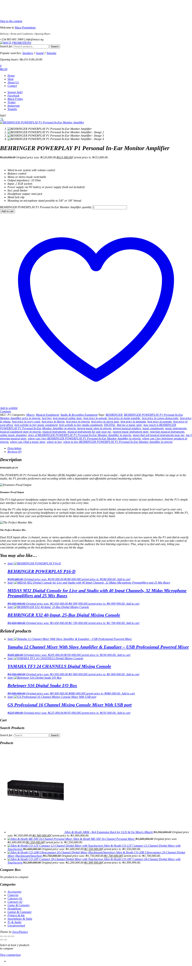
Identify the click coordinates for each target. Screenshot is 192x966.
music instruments (176, 428)
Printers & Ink (16, 915)
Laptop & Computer (20, 912)
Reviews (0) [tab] (14, 451)
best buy (46, 418)
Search (54, 46)
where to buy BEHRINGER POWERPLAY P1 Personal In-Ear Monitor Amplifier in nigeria (117, 441)
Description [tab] (14, 448)
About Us (13, 82)
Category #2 (15, 901)
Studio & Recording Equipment (79, 414)
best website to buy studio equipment (80, 425)
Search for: (6, 46)
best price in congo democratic (160, 418)
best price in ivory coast (26, 421)
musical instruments (54, 431)
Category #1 (15, 898)
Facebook (13, 95)
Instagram (14, 105)
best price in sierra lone (105, 421)
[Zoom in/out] (1, 936)
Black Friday (15, 99)
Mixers (30, 414)
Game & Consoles (18, 905)
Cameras (13, 895)
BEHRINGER (114, 414)
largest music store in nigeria (94, 428)
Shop (11, 79)
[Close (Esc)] (12, 936)
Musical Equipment (47, 414)
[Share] (9, 936)
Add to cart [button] (123, 579)
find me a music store (129, 425)
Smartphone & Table (20, 918)
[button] (2, 119)
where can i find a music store (27, 441)
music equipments (153, 428)
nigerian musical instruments (167, 431)
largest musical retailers (127, 428)
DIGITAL (109, 425)
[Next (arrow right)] (5, 939)
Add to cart (8, 211)
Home (11, 75)
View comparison (10, 954)
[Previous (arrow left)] (1, 939)
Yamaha (51, 53)
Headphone (14, 908)
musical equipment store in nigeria (20, 431)
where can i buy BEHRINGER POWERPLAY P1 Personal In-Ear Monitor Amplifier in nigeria (84, 438)
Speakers (27, 53)
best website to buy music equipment (36, 425)
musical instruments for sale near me (89, 431)
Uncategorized (16, 925)
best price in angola (95, 418)
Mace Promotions (25, 27)
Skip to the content (11, 21)
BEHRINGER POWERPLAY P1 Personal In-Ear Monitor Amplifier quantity (46, 207)
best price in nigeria (78, 421)
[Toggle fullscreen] (5, 936)
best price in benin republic (124, 418)
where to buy (54, 441)
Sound (40, 53)
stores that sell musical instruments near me (158, 435)
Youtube (12, 109)
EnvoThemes (20, 931)
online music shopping (13, 435)
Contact (12, 85)
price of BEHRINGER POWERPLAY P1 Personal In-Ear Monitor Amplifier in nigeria (79, 435)
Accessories (14, 891)
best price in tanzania (133, 421)
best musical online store (67, 418)
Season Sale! (15, 92)
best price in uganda (159, 421)
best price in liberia (53, 421)
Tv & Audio (14, 922)
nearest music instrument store (130, 431)
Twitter (12, 102)
